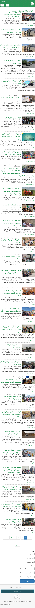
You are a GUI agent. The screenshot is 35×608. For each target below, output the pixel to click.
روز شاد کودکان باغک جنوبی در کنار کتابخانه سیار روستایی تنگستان (11, 488)
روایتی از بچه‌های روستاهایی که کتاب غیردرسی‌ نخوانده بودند (11, 397)
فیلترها (33, 566)
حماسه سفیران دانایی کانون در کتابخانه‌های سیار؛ (11, 238)
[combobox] (27, 554)
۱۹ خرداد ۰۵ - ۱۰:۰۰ (30, 161)
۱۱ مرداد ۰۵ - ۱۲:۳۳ (30, 41)
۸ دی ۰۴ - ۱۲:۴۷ (31, 407)
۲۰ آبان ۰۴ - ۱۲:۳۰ (30, 515)
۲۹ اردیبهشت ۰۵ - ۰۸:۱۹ (29, 201)
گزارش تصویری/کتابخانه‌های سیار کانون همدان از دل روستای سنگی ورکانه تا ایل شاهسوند (12, 191)
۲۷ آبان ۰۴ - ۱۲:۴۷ (30, 500)
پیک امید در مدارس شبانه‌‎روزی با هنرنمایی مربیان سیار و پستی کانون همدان (11, 329)
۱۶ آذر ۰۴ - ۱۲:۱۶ (31, 446)
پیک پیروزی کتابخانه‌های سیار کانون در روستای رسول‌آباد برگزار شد (11, 153)
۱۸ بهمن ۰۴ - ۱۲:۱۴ (31, 358)
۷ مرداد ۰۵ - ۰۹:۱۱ (31, 76)
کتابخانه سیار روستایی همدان (13, 118)
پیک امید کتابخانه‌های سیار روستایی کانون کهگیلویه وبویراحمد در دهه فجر (10, 309)
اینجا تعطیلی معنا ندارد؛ (16, 254)
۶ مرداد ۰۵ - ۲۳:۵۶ (30, 92)
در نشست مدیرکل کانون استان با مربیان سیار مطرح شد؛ (12, 377)
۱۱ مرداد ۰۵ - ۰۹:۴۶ (30, 56)
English (2, 1)
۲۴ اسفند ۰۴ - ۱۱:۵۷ (30, 266)
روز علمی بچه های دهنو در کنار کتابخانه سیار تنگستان (12, 520)
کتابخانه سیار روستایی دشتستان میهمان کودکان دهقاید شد (12, 15)
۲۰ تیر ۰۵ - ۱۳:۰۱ (31, 129)
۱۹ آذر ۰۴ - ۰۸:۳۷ (31, 427)
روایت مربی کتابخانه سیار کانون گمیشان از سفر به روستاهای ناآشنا (12, 451)
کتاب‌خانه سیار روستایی (21, 11)
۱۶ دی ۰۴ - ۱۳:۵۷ (31, 391)
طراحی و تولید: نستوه (5, 604)
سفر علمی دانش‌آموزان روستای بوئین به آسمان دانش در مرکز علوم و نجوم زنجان (11, 273)
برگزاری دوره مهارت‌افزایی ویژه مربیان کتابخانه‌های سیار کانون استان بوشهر (11, 505)
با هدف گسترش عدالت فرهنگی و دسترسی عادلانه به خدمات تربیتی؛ (11, 166)
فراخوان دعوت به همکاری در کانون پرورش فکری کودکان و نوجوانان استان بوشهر (11, 136)
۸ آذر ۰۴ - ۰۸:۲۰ (31, 463)
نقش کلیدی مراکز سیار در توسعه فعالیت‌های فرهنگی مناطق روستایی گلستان (11, 293)
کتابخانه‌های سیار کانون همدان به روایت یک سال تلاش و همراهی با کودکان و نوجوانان (12, 223)
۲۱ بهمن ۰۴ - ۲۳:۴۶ (30, 321)
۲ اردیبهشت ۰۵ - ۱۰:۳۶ (30, 234)
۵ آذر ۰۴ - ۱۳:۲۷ (31, 482)
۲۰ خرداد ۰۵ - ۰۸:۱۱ (30, 147)
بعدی (17, 545)
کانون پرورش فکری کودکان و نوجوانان (23, 3)
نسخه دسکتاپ (17, 591)
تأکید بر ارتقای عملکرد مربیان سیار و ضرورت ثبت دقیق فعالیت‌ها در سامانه (11, 380)
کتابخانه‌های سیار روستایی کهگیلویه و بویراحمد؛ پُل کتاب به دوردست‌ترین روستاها (11, 414)
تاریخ (33, 551)
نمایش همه (27, 581)
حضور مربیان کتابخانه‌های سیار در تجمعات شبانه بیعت (12, 206)
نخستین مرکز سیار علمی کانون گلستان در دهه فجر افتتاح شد (10, 363)
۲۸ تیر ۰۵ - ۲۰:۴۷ (31, 113)
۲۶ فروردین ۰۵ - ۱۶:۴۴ (30, 251)
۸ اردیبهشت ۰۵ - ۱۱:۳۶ (30, 216)
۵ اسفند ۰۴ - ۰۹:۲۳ (30, 284)
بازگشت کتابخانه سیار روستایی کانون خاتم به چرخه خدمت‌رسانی (11, 30)
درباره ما (12, 588)
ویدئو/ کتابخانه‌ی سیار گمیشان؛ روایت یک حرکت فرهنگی (12, 432)
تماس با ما (18, 588)
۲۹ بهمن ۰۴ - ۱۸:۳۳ (30, 304)
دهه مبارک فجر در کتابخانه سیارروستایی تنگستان (14, 346)
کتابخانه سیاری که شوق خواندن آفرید (13, 394)
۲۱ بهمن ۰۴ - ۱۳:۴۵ (30, 340)
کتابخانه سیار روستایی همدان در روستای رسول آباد (12, 61)
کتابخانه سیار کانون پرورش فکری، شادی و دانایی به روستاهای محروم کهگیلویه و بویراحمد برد (12, 470)
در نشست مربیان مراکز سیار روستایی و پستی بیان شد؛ (11, 288)
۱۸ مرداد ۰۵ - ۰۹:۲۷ (30, 25)
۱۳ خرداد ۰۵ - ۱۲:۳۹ (30, 184)
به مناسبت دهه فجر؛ (17, 325)
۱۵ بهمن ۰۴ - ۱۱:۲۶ (31, 373)
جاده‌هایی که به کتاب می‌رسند (15, 95)
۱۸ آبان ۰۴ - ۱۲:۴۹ (31, 532)
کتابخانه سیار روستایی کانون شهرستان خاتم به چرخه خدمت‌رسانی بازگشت (10, 46)
